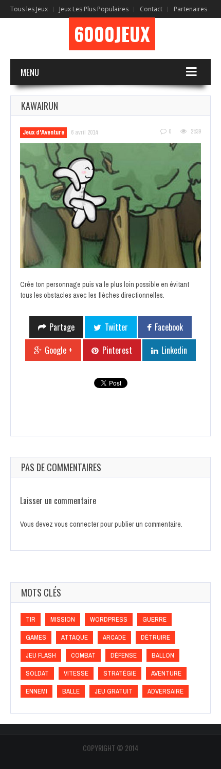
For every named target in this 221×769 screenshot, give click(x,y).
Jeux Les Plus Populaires (93, 9)
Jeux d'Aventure (43, 132)
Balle (71, 691)
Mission (62, 619)
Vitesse (76, 673)
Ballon (163, 655)
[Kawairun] (110, 205)
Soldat (37, 673)
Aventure (166, 673)
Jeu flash (41, 655)
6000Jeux (112, 34)
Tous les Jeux (29, 9)
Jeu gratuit (114, 691)
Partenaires (190, 9)
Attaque (74, 637)
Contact (151, 9)
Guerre (154, 619)
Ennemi (36, 691)
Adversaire (165, 691)
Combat (83, 655)
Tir (30, 619)
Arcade (114, 637)
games (36, 637)
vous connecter (76, 524)
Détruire (155, 637)
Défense (123, 655)
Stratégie (119, 673)
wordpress (108, 619)
